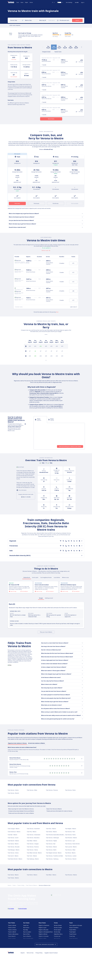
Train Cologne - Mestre (13, 828)
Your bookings (69, 2)
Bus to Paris (26, 934)
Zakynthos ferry (58, 934)
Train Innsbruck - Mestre (14, 831)
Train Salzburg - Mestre (33, 859)
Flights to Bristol (43, 934)
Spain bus (26, 925)
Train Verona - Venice (13, 790)
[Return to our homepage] (12, 2)
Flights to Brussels (43, 929)
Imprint (23, 953)
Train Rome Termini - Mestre (15, 859)
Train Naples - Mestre (70, 828)
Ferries (31, 2)
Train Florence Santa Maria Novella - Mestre (57, 834)
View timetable (13, 76)
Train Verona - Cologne (33, 844)
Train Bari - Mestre (12, 834)
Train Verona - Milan (32, 790)
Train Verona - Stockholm (33, 828)
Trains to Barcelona (13, 934)
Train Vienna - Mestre (51, 847)
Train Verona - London (70, 856)
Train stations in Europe (75, 925)
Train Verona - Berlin (51, 850)
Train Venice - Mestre (51, 831)
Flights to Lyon (42, 927)
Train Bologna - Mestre (13, 850)
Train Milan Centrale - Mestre (34, 853)
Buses (22, 2)
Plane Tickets (42, 923)
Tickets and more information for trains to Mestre (21, 813)
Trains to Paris (12, 927)
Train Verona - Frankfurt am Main (54, 856)
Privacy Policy (39, 953)
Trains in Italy (20, 885)
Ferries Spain (57, 929)
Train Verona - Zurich (13, 837)
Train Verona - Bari (50, 844)
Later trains (73, 307)
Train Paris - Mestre (51, 828)
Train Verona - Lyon (70, 840)
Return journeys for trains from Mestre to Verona (21, 809)
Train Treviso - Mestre (13, 878)
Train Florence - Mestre (71, 837)
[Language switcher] (60, 2)
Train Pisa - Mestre (31, 831)
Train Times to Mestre (31, 885)
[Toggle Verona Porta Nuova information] (82, 758)
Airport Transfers (73, 927)
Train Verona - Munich (13, 793)
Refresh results (45, 250)
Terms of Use (30, 953)
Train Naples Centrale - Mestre (53, 853)
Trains (17, 2)
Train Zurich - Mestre (13, 856)
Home (9, 885)
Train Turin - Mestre (32, 856)
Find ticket (13, 59)
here (57, 312)
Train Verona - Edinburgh (52, 837)
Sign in (82, 2)
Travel (71, 923)
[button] (43, 20)
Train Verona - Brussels (13, 847)
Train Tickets (11, 923)
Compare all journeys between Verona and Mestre (21, 811)
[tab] (46, 51)
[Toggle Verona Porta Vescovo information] (82, 766)
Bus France (26, 927)
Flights (26, 2)
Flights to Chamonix (44, 925)
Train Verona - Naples (51, 840)
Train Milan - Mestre (32, 840)
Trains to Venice (12, 929)
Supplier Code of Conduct (51, 953)
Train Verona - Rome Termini (72, 844)
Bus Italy (25, 929)
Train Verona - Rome (70, 790)
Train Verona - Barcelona (33, 837)
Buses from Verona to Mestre (54, 809)
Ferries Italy (57, 932)
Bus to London (27, 932)
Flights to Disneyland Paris (46, 932)
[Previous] (25, 341)
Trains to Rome (12, 925)
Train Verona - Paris (70, 831)
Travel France (72, 934)
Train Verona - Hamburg (52, 859)
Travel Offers (72, 929)
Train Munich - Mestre (13, 840)
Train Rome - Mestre (70, 853)
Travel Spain (72, 932)
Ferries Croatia (58, 927)
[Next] (81, 47)
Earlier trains (19, 307)
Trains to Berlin (12, 932)
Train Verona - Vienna (32, 850)
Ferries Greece (58, 925)
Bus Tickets (26, 923)
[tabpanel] (59, 436)
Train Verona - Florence (52, 790)
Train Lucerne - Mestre (71, 847)
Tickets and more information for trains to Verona (59, 811)
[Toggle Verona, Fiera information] (82, 773)
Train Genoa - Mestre (13, 844)
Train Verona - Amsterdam (33, 834)
